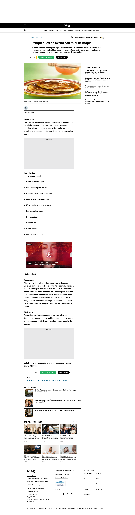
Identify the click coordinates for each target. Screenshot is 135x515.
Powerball (77, 30)
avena (65, 380)
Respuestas (88, 473)
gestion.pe (54, 508)
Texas (56, 30)
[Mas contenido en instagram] (72, 494)
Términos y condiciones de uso (64, 470)
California (51, 30)
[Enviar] (25, 30)
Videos (98, 473)
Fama (85, 484)
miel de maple (56, 380)
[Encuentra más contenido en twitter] (30, 57)
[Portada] (31, 474)
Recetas (99, 489)
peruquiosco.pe (93, 508)
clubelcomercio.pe (42, 508)
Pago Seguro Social (86, 30)
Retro (98, 484)
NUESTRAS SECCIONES (89, 470)
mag (101, 508)
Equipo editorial (31, 476)
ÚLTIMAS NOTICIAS (92, 67)
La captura (96, 30)
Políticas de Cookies (61, 478)
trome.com (71, 508)
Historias (87, 494)
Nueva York (63, 30)
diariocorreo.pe (81, 508)
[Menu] (25, 25)
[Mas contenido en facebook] (63, 494)
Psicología (70, 30)
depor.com (62, 508)
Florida (45, 30)
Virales (86, 489)
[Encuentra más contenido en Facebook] (26, 57)
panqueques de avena (43, 380)
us (84, 478)
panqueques (30, 380)
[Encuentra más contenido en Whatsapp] (34, 57)
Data (97, 478)
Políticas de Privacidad (62, 474)
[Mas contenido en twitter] (67, 494)
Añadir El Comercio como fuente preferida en (87, 37)
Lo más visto (30, 387)
